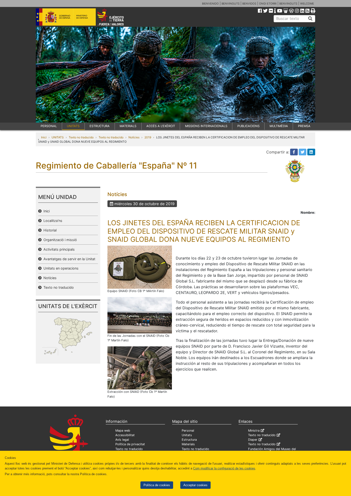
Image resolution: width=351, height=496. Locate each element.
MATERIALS (128, 126)
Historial (49, 230)
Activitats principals (58, 249)
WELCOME (307, 3)
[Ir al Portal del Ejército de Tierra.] (116, 16)
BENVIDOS (249, 3)
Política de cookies (157, 485)
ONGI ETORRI (268, 3)
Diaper (252, 439)
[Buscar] (310, 18)
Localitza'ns (52, 221)
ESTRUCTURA (100, 126)
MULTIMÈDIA (279, 126)
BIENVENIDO (210, 3)
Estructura (189, 439)
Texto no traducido (81, 137)
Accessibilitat (125, 435)
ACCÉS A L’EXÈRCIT (160, 126)
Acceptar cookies (195, 485)
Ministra (254, 430)
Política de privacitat (130, 444)
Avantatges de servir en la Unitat (68, 259)
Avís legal (122, 439)
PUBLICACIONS (248, 126)
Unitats (187, 435)
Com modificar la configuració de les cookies (224, 468)
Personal (188, 430)
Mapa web (122, 430)
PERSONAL (49, 126)
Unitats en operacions (60, 268)
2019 (147, 137)
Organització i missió (59, 240)
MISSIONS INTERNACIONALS (206, 126)
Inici (44, 137)
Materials (188, 444)
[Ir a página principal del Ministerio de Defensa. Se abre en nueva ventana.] (66, 16)
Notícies (133, 137)
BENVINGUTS (230, 3)
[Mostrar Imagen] (139, 266)
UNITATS (73, 126)
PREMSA (304, 126)
